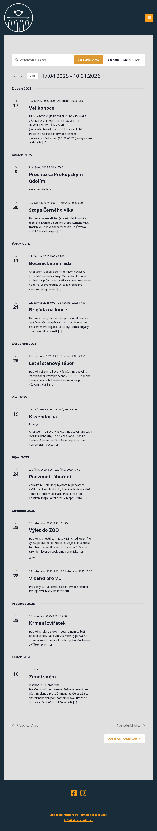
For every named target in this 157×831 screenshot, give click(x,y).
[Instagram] (83, 793)
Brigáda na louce (48, 309)
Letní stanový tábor (51, 363)
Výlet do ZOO (44, 530)
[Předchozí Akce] (14, 76)
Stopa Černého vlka (51, 210)
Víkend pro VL (45, 578)
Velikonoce (41, 108)
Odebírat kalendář (122, 738)
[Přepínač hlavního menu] (149, 18)
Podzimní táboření (50, 476)
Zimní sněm (42, 676)
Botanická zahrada (50, 263)
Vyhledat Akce (88, 59)
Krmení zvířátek (47, 623)
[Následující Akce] (21, 76)
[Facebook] (73, 793)
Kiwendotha (43, 416)
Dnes (33, 75)
